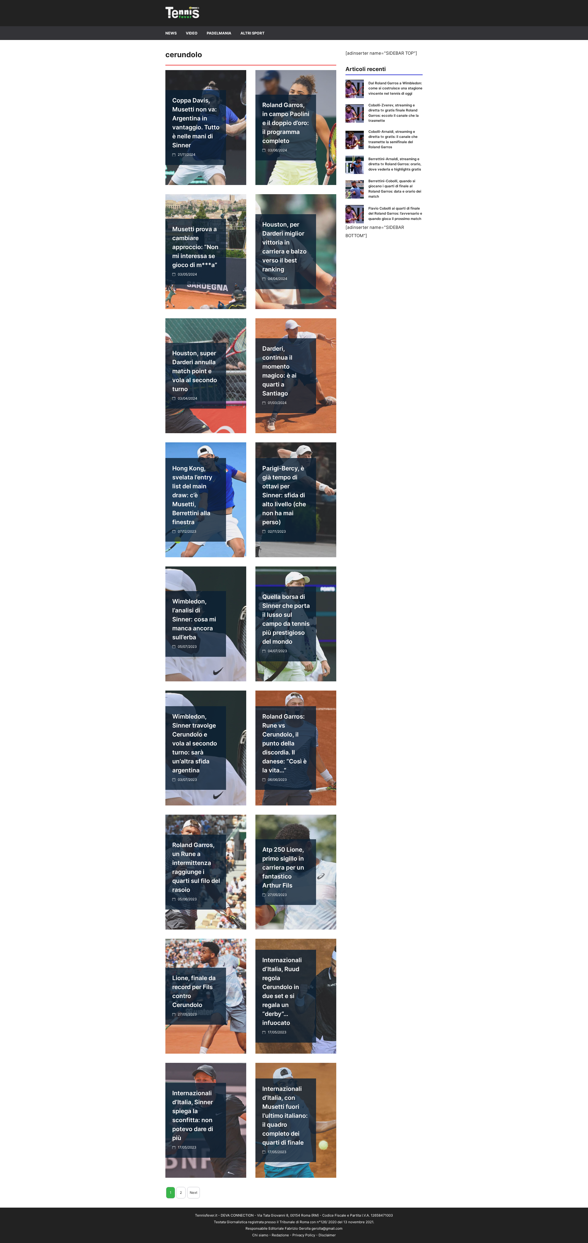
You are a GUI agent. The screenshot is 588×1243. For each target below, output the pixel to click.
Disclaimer (327, 1235)
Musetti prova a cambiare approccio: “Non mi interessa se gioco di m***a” (195, 246)
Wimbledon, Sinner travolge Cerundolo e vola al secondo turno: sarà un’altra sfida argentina (194, 743)
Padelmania (219, 33)
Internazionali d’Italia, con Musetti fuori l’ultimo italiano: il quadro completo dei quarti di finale (285, 1115)
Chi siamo (260, 1235)
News (171, 33)
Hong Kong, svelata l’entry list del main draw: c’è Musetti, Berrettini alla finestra (192, 495)
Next (193, 1192)
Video (192, 33)
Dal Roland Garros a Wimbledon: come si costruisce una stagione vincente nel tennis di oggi (395, 88)
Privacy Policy (303, 1235)
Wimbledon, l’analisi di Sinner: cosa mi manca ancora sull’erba (194, 619)
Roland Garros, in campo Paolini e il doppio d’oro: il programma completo (285, 122)
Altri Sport (252, 33)
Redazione (280, 1235)
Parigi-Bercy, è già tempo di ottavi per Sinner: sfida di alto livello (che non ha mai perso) (284, 495)
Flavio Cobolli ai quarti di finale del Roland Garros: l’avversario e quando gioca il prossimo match (395, 213)
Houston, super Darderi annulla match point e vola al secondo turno (194, 371)
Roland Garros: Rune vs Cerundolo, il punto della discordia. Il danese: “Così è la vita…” (284, 743)
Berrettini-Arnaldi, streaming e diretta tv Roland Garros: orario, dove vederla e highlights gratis (394, 164)
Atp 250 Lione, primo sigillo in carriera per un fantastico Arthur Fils (283, 867)
